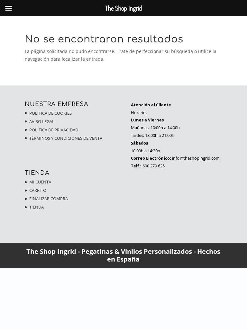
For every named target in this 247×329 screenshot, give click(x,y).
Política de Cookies (50, 113)
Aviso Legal (41, 121)
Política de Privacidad (53, 130)
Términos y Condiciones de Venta (65, 138)
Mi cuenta (40, 182)
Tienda (36, 207)
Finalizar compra (48, 198)
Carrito (37, 190)
